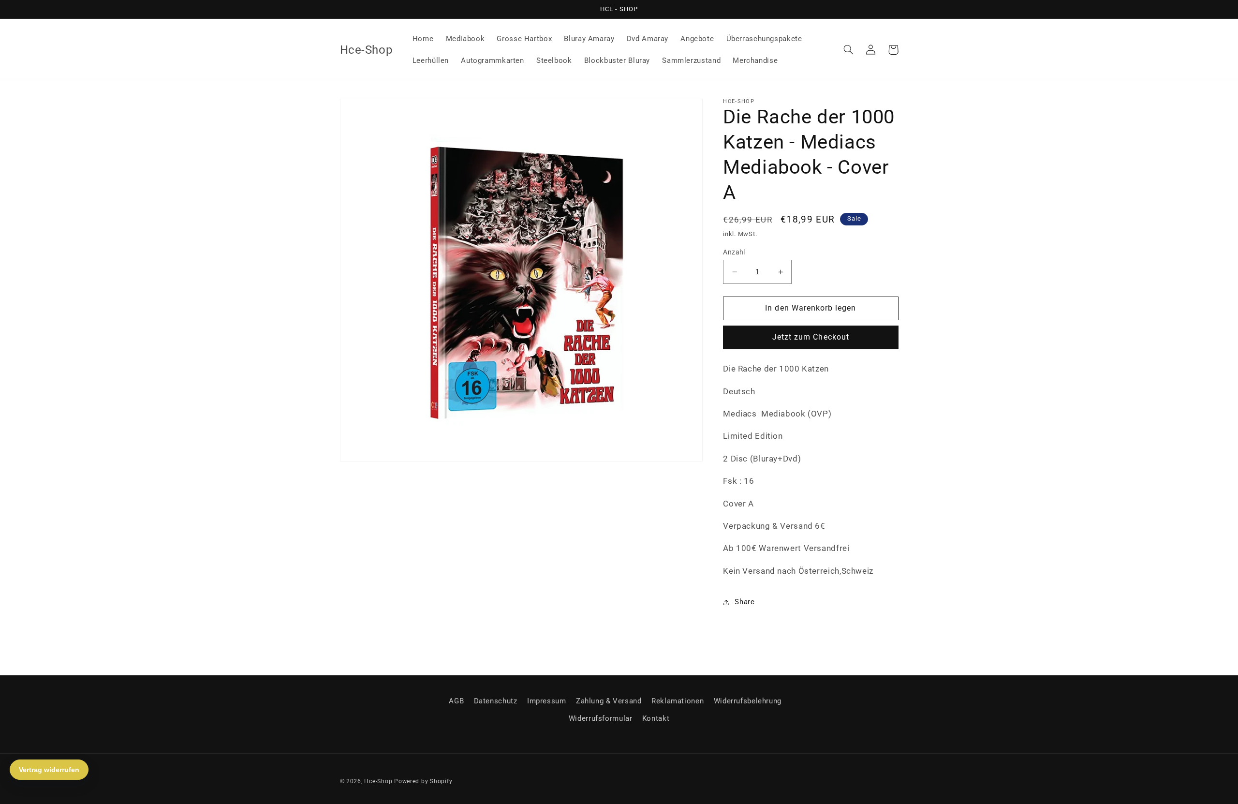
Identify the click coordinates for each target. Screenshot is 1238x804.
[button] (849, 50)
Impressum (546, 701)
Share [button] (744, 601)
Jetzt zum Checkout (810, 337)
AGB (456, 701)
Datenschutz (495, 701)
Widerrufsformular (601, 718)
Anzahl (734, 252)
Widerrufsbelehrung (747, 701)
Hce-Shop (378, 781)
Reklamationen (677, 701)
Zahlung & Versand (609, 701)
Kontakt (655, 718)
